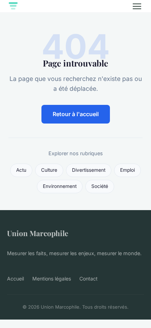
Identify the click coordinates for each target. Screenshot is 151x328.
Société (99, 186)
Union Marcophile (37, 233)
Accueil (15, 279)
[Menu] (137, 6)
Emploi (127, 170)
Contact (88, 279)
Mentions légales (51, 279)
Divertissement (88, 170)
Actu (21, 170)
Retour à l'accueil (76, 114)
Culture (49, 170)
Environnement (60, 186)
